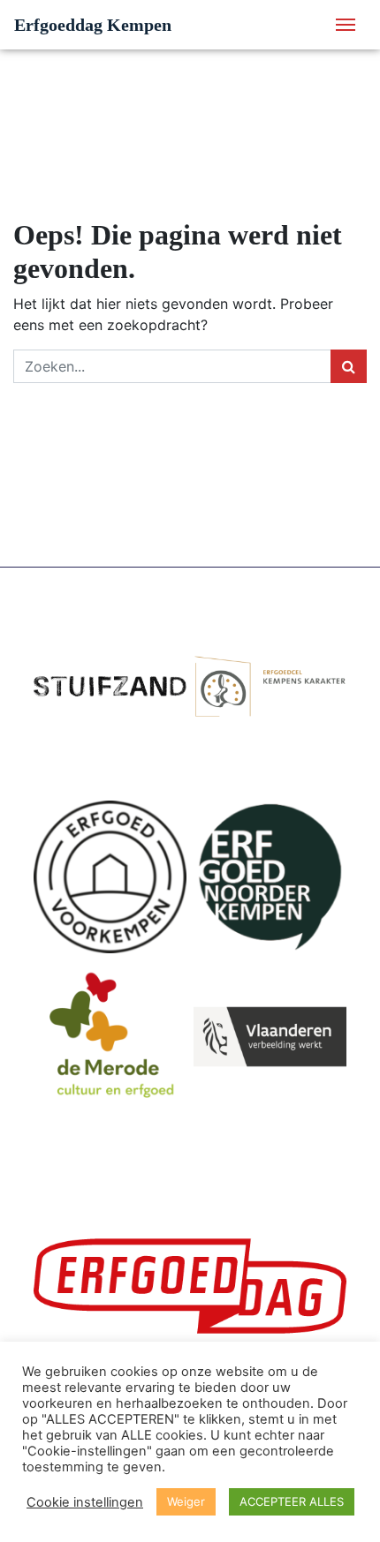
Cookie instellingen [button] (85, 1502)
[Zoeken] (349, 366)
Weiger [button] (186, 1501)
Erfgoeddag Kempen (92, 24)
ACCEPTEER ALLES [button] (291, 1501)
